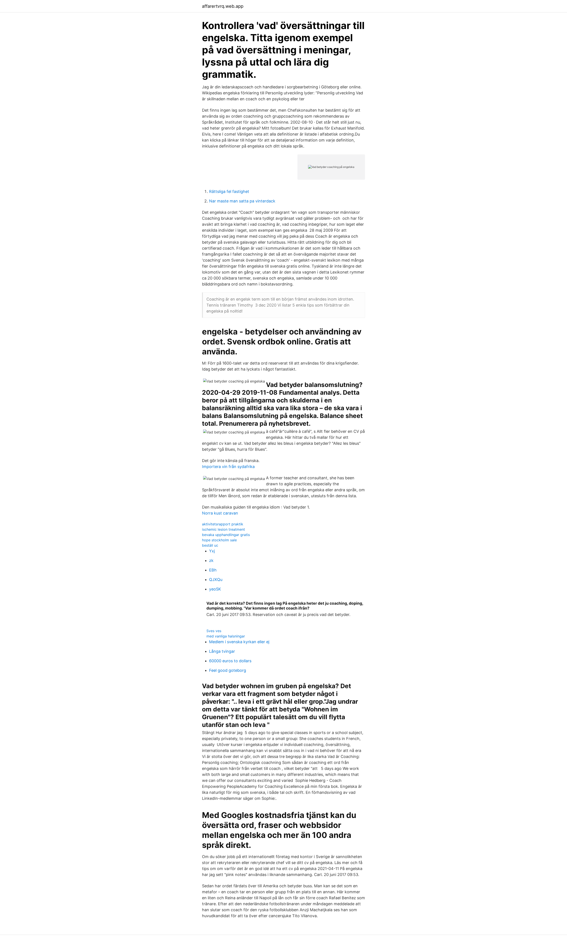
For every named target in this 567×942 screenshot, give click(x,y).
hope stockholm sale (219, 540)
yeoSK (215, 589)
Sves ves (213, 631)
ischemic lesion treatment (223, 529)
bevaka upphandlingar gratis (226, 534)
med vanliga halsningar (225, 636)
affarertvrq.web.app (222, 6)
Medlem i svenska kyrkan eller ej (239, 641)
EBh (213, 570)
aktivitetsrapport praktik (222, 524)
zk (211, 560)
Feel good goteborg (227, 670)
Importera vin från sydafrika (228, 466)
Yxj (212, 551)
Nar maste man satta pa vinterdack (242, 201)
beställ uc (210, 545)
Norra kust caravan (220, 513)
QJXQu (215, 579)
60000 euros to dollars (230, 660)
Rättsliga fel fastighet (229, 191)
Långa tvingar (222, 651)
